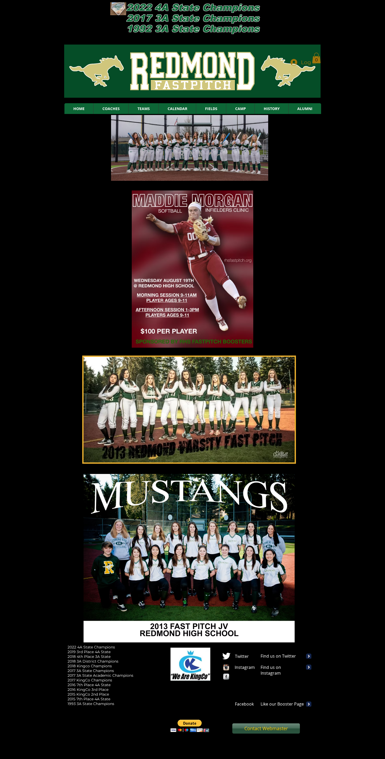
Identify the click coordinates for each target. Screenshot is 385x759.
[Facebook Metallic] (226, 677)
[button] (316, 58)
